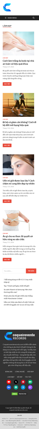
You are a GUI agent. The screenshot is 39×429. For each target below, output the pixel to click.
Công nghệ (20, 312)
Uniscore (20, 425)
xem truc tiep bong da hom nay (18, 418)
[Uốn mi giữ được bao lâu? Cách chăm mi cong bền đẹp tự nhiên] (19, 164)
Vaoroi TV (21, 423)
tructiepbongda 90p (11, 423)
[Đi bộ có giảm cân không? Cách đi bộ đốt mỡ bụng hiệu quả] (19, 105)
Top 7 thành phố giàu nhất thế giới (16, 286)
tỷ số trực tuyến (21, 427)
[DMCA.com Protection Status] (19, 393)
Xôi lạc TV (5, 418)
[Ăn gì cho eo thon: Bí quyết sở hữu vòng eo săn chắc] (19, 220)
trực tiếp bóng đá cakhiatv (13, 420)
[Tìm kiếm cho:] (19, 270)
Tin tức (28, 317)
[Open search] (33, 17)
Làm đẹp (5, 58)
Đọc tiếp (6, 83)
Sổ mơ (19, 317)
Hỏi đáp (30, 312)
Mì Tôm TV (29, 423)
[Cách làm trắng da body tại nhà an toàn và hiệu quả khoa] (19, 43)
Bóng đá (8, 312)
